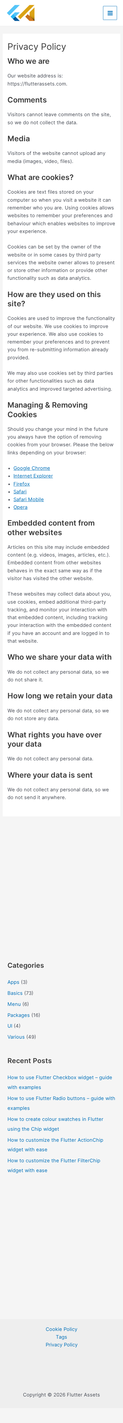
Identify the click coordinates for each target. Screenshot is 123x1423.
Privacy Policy (62, 1345)
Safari (20, 492)
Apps (13, 982)
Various (16, 1037)
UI (9, 1026)
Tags (61, 1337)
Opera (20, 507)
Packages (18, 1015)
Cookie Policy (61, 1329)
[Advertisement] (61, 885)
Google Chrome (31, 468)
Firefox (21, 484)
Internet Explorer (33, 476)
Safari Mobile (28, 499)
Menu (14, 1004)
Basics (15, 993)
